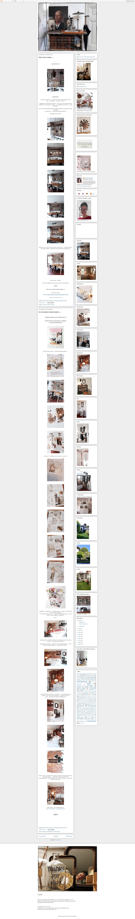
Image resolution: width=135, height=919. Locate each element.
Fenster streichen (90, 679)
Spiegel (85, 711)
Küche (86, 694)
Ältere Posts (69, 836)
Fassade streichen (81, 679)
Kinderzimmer (85, 693)
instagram (44, 831)
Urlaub (93, 714)
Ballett (92, 675)
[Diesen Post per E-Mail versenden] (48, 302)
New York (93, 701)
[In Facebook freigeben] (52, 302)
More (93, 194)
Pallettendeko (81, 703)
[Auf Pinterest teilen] (53, 302)
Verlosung (92, 715)
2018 (79, 628)
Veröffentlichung (79, 717)
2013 (79, 638)
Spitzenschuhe (91, 711)
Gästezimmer (79, 685)
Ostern (88, 702)
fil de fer (84, 680)
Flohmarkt (93, 680)
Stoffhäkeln (82, 712)
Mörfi (94, 698)
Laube (94, 694)
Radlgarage (87, 704)
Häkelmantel (91, 689)
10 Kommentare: (42, 829)
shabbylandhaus (50, 831)
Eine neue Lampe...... (46, 57)
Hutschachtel (86, 692)
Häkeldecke (82, 689)
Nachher (79, 699)
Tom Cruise (93, 713)
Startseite (56, 836)
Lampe (52, 304)
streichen (94, 712)
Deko (78, 677)
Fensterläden (79, 680)
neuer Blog (87, 701)
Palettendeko (94, 702)
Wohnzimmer (91, 721)
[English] (78, 194)
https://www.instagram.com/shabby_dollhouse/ (55, 808)
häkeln (78, 691)
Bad (82, 675)
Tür (82, 714)
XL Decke (81, 723)
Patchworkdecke (92, 703)
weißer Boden (79, 719)
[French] (82, 194)
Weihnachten (80, 718)
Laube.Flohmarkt (82, 696)
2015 (79, 634)
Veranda (85, 715)
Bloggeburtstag (85, 676)
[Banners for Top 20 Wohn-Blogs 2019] (86, 56)
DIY (81, 677)
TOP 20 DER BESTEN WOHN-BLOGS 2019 (55, 294)
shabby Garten (86, 708)
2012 (79, 640)
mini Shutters (83, 698)
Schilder (93, 704)
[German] (86, 194)
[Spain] (90, 194)
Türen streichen (87, 714)
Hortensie (80, 692)
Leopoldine (79, 697)
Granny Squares (81, 688)
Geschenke (90, 685)
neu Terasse (81, 701)
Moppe (89, 698)
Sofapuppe (79, 711)
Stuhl (79, 713)
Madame (85, 697)
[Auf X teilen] (50, 302)
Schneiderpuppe (92, 706)
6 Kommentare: (42, 302)
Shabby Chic (79, 708)
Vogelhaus (86, 717)
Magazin (89, 697)
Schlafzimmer (80, 706)
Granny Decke (89, 686)
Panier (86, 703)
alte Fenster (87, 673)
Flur (93, 681)
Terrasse (87, 713)
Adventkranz (79, 673)
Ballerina (87, 675)
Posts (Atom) (58, 839)
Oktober (81, 622)
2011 (79, 642)
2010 (79, 644)
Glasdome (79, 686)
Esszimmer (44, 304)
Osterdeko (78, 702)
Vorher (92, 717)
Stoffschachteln (88, 712)
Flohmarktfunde (82, 682)
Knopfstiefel (93, 693)
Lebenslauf (89, 696)
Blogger (74, 916)
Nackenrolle (85, 699)
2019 (79, 620)
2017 (79, 630)
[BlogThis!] (49, 302)
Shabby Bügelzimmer (91, 707)
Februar (81, 626)
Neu (95, 699)
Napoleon (90, 699)
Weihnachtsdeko (91, 718)
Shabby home (93, 708)
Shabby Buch (82, 707)
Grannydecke (92, 688)
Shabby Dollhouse (88, 178)
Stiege (78, 712)
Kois (77, 694)
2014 (79, 636)
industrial (49, 304)
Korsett (81, 694)
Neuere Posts (42, 836)
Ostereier (83, 702)
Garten (89, 683)
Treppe (78, 714)
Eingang (85, 677)
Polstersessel (79, 704)
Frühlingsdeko (79, 683)
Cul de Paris (92, 676)
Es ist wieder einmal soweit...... (50, 312)
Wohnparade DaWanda (89, 719)
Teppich (82, 713)
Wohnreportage (57, 831)
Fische (88, 680)
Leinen (94, 696)
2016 (79, 632)
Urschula (78, 715)
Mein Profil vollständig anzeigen (84, 186)
